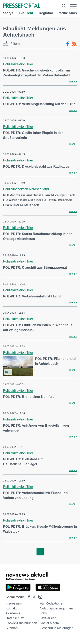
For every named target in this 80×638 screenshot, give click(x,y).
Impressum (14, 603)
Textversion (48, 618)
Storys (8, 13)
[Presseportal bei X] (33, 597)
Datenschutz (15, 618)
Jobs (43, 613)
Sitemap (12, 628)
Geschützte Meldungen (56, 628)
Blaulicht (26, 13)
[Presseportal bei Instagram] (39, 596)
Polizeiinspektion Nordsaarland (26, 189)
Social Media (49, 623)
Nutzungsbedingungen (56, 608)
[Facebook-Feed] (67, 44)
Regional (46, 13)
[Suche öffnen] (64, 6)
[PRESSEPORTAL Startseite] (21, 6)
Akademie (13, 613)
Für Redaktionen (52, 603)
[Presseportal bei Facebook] (27, 597)
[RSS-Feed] (74, 44)
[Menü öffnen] (73, 6)
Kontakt (11, 608)
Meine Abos (68, 13)
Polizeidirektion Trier (18, 64)
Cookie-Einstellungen (21, 623)
